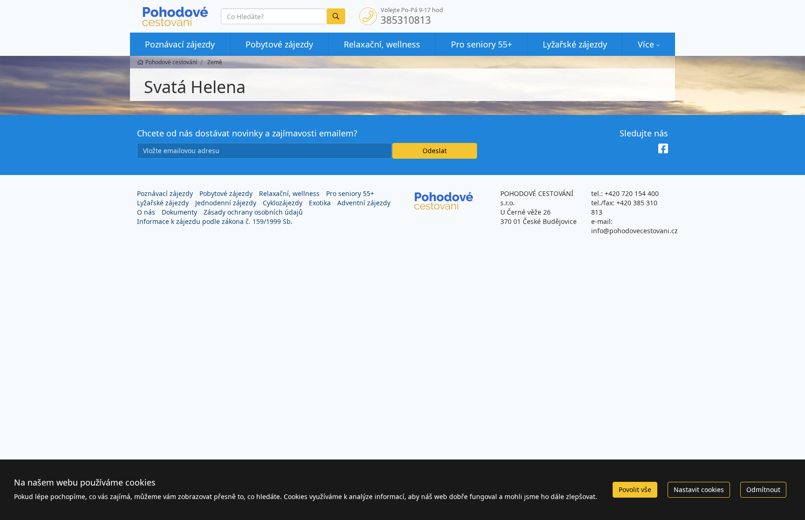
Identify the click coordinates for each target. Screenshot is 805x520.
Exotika (320, 202)
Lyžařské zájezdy (575, 44)
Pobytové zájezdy (279, 44)
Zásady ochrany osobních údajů (253, 212)
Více (646, 44)
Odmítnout (763, 489)
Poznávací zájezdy (180, 44)
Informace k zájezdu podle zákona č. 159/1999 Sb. (215, 221)
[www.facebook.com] (663, 148)
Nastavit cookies (699, 489)
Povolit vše (635, 489)
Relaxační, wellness (382, 44)
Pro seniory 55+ (481, 44)
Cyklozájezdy (282, 202)
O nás (146, 212)
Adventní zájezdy (363, 202)
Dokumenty (179, 212)
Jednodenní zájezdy (225, 202)
